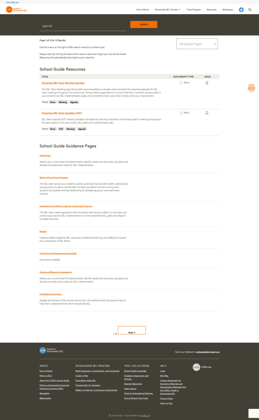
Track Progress (194, 9)
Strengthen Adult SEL (86, 380)
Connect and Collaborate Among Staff (58, 253)
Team (52, 102)
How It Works (46, 370)
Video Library (130, 388)
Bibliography (45, 398)
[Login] (241, 9)
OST (61, 128)
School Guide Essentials (135, 370)
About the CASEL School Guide (54, 380)
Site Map (164, 375)
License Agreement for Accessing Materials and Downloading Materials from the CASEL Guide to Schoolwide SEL (173, 387)
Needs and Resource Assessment (56, 272)
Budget (43, 231)
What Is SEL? (46, 375)
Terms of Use (166, 403)
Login (241, 9)
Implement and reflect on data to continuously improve (66, 206)
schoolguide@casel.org (207, 351)
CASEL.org (145, 415)
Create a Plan (82, 375)
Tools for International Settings (138, 393)
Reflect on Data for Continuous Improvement (97, 389)
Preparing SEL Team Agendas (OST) (62, 113)
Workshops (227, 9)
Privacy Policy (166, 398)
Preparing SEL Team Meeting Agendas (63, 83)
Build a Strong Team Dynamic (54, 177)
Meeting (63, 102)
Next (131, 332)
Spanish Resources (133, 383)
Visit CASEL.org (12, 2)
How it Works (142, 9)
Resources (211, 9)
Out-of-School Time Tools (136, 398)
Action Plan (45, 155)
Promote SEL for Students (88, 385)
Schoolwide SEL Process (166, 9)
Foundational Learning (50, 294)
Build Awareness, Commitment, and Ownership (97, 370)
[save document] (208, 83)
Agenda (74, 102)
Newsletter (45, 393)
